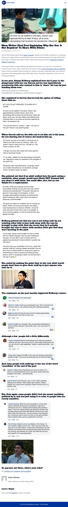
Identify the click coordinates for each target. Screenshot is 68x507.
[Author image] (2, 51)
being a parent (29, 55)
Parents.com (8, 471)
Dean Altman (8, 51)
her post (8, 80)
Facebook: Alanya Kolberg (22, 471)
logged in (14, 493)
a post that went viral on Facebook (53, 69)
